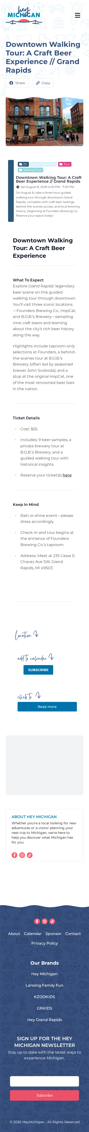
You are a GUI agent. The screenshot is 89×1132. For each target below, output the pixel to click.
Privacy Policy (44, 943)
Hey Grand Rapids (44, 1019)
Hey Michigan (44, 974)
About (14, 933)
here (67, 475)
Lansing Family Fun (44, 985)
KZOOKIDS (44, 997)
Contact (73, 933)
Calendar (33, 933)
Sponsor (53, 933)
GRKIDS (44, 1008)
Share (20, 83)
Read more (47, 707)
